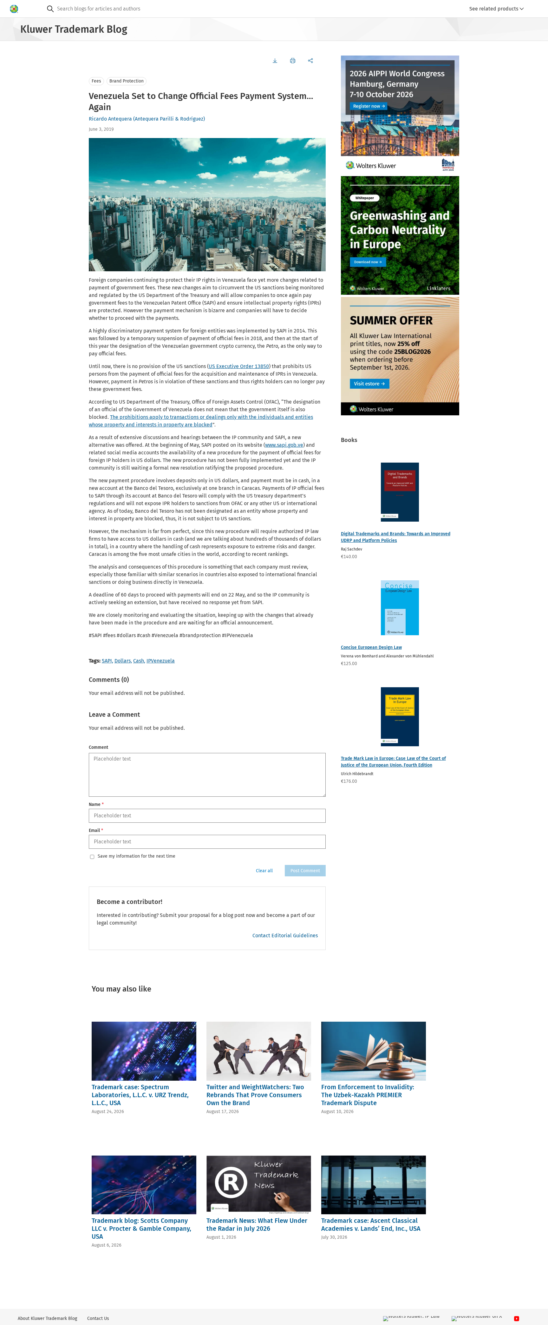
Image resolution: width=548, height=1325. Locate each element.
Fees (96, 81)
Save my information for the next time (136, 856)
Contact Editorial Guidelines (285, 936)
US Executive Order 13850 (239, 366)
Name (96, 804)
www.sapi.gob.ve (284, 445)
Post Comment (305, 870)
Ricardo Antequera (110, 119)
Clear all (264, 870)
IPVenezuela (161, 661)
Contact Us (98, 1318)
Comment (98, 747)
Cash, (139, 661)
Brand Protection (126, 81)
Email (96, 830)
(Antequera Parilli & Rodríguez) (169, 119)
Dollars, (123, 661)
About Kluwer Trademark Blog (47, 1318)
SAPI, (107, 661)
